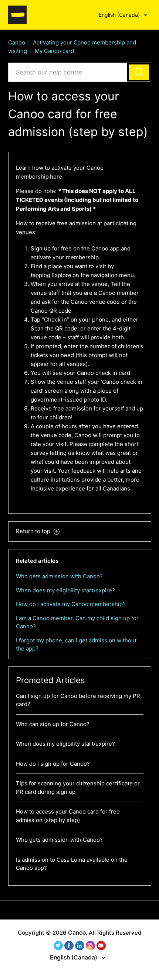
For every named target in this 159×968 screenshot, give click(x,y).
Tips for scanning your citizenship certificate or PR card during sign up (78, 787)
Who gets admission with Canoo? (59, 576)
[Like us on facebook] (69, 945)
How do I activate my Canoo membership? (71, 604)
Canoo (16, 42)
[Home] (17, 14)
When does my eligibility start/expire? (65, 590)
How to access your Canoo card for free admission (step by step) (68, 816)
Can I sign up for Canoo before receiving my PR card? (78, 700)
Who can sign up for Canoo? (52, 724)
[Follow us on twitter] (58, 945)
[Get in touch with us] (101, 945)
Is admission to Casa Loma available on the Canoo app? (72, 864)
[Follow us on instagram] (90, 945)
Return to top (34, 531)
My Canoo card (54, 50)
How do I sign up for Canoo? (53, 763)
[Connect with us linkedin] (79, 945)
